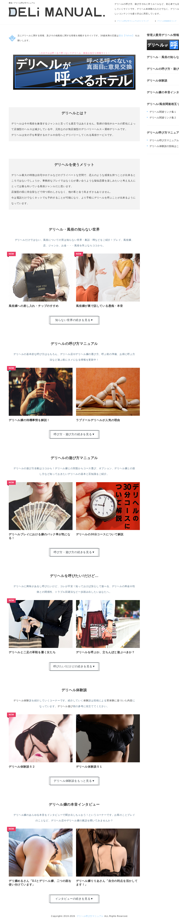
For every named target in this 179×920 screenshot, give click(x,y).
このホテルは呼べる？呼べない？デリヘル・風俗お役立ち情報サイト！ (74, 53)
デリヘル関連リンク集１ (162, 111)
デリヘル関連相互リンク (167, 21)
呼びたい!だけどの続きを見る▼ (74, 666)
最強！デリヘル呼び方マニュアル (22, 3)
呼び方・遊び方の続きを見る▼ (74, 434)
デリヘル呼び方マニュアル (90, 916)
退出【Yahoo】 (126, 35)
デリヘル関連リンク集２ (162, 117)
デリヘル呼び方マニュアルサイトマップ (133, 21)
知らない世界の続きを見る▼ (74, 320)
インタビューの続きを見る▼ (74, 898)
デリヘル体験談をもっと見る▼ (74, 780)
